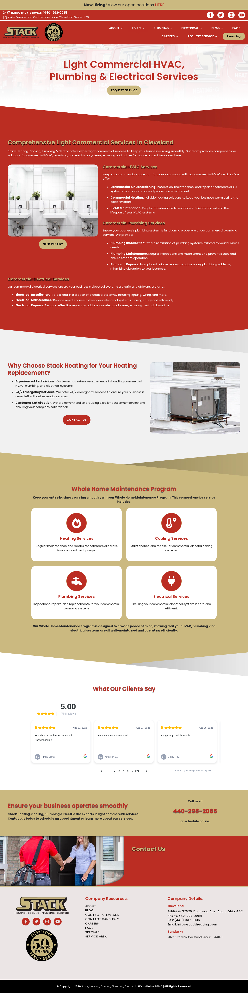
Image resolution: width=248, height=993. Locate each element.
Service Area (96, 936)
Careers (92, 923)
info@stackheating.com (197, 924)
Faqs (89, 928)
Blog (89, 910)
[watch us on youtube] (241, 15)
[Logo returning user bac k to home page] (21, 32)
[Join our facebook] (210, 15)
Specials (92, 932)
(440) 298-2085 (54, 13)
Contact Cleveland (102, 915)
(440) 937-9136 (187, 920)
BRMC (158, 986)
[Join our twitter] (220, 15)
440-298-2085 (195, 811)
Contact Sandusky (102, 919)
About (90, 906)
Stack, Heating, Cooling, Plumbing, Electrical (108, 986)
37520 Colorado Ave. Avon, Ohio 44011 (213, 911)
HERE (159, 5)
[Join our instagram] (231, 15)
